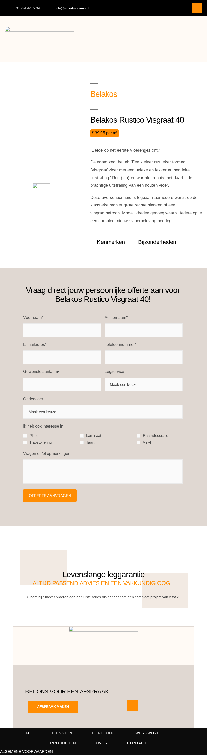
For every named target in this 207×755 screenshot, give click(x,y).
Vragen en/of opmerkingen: (47, 453)
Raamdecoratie (155, 435)
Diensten (62, 733)
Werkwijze (147, 733)
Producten (63, 743)
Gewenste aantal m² (41, 371)
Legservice (114, 371)
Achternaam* (116, 317)
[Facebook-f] (197, 8)
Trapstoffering (40, 442)
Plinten (34, 435)
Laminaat (93, 435)
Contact (137, 743)
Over (102, 743)
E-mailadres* (34, 344)
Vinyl (147, 442)
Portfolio (103, 733)
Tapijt (90, 442)
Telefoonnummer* (120, 344)
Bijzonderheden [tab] (157, 242)
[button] (198, 39)
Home (26, 733)
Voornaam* (33, 317)
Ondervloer (33, 399)
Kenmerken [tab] (111, 242)
